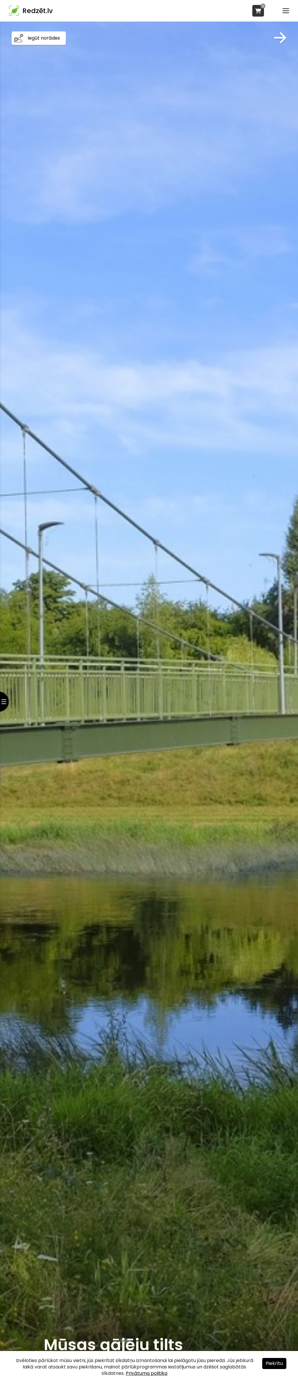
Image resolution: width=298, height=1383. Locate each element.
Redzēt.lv (37, 10)
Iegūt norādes (44, 38)
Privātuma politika (146, 1373)
